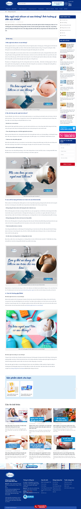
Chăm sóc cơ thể (68, 482)
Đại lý (56, 8)
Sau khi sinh (41, 8)
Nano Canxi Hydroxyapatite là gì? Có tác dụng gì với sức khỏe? (67, 69)
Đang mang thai (32, 8)
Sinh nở (54, 491)
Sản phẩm (14, 8)
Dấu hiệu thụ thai (68, 484)
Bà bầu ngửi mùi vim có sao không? (35, 305)
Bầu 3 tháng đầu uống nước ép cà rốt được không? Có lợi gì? (67, 106)
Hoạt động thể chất (57, 486)
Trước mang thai (23, 8)
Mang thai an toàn (57, 488)
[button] (5, 389)
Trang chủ (8, 8)
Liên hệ (65, 8)
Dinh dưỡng (55, 484)
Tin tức (61, 8)
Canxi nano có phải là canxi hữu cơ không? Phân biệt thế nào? (67, 83)
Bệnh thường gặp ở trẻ (46, 482)
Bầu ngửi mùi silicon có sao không (13, 24)
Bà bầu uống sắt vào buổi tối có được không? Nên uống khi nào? (67, 57)
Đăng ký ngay (67, 164)
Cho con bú (43, 484)
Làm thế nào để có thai (69, 488)
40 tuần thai (55, 482)
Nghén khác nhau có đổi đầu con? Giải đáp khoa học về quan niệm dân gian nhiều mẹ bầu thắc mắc (40, 427)
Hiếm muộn (66, 486)
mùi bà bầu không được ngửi (27, 290)
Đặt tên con (43, 492)
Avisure (22, 368)
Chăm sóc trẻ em (50, 8)
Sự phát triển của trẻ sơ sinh (46, 490)
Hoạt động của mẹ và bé (46, 488)
